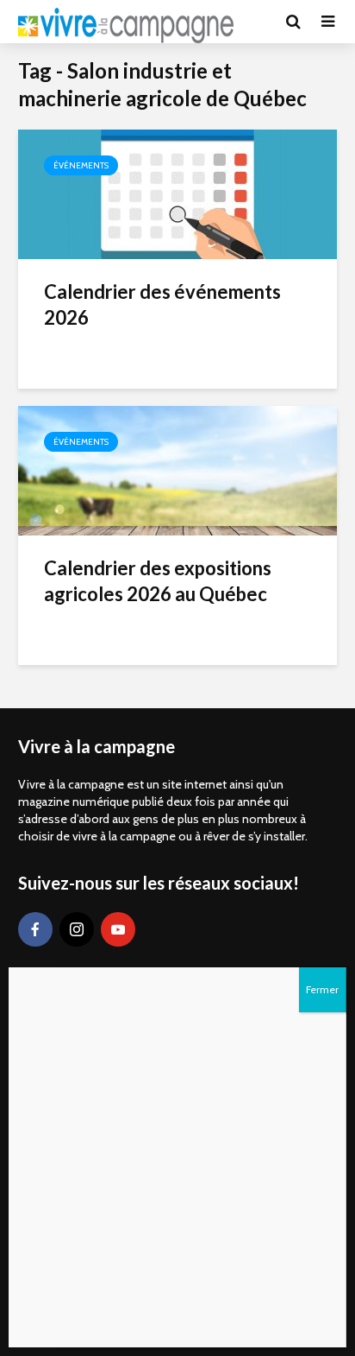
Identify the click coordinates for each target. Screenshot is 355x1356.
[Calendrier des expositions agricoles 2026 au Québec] (177, 469)
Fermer (322, 989)
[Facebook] (35, 929)
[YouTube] (118, 929)
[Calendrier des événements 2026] (177, 193)
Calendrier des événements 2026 (162, 304)
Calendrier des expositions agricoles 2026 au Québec (157, 580)
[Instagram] (76, 929)
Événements (81, 165)
